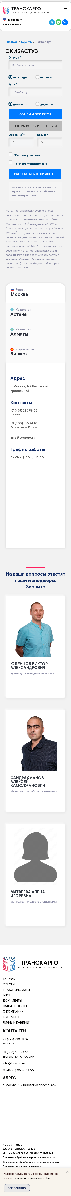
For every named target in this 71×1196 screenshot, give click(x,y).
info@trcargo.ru (22, 438)
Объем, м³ (17, 135)
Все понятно (17, 1188)
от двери (46, 77)
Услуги (9, 984)
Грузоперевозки (16, 990)
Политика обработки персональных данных (29, 1157)
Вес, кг (42, 135)
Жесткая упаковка (27, 155)
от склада (19, 77)
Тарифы (26, 42)
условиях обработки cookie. (32, 1178)
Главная (12, 42)
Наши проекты (15, 1006)
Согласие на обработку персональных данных (31, 1162)
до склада (19, 104)
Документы (12, 1001)
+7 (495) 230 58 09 (23, 411)
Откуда (15, 57)
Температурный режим (30, 163)
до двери (46, 104)
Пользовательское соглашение (22, 1166)
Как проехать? (12, 24)
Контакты (11, 1017)
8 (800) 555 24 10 (23, 423)
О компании (13, 1011)
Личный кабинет (16, 1022)
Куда (13, 84)
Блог (7, 995)
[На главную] (9, 964)
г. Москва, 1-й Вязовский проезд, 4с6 (29, 1085)
